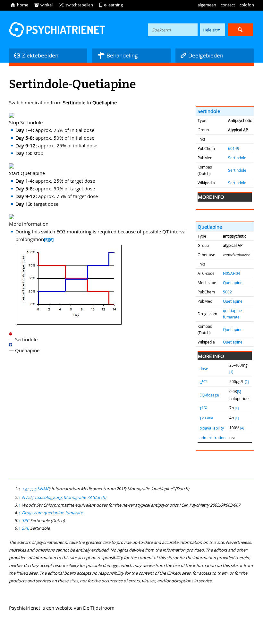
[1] (231, 372)
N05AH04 (231, 273)
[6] (51, 239)
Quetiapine (210, 226)
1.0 (24, 489)
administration (212, 437)
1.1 (29, 489)
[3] (239, 392)
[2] (247, 382)
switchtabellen (75, 5)
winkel (43, 5)
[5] (46, 239)
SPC (25, 520)
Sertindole (209, 111)
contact (228, 5)
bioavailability (211, 428)
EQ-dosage (209, 394)
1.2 (33, 489)
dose (203, 368)
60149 (233, 148)
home (19, 5)
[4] (242, 428)
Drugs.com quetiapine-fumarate (52, 513)
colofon (247, 5)
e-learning (111, 5)
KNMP (43, 489)
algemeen (207, 5)
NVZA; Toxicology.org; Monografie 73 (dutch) (64, 497)
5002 (227, 291)
